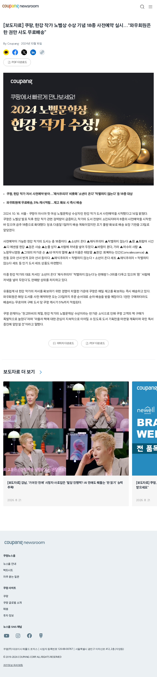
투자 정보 (8, 615)
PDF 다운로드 (19, 62)
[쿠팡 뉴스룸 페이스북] (29, 635)
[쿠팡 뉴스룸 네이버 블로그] (41, 635)
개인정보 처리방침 (13, 665)
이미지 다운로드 (65, 343)
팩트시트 (8, 570)
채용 (5, 609)
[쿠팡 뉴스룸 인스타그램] (18, 635)
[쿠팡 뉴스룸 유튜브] (6, 635)
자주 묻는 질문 (11, 576)
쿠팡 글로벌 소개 (12, 602)
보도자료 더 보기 (19, 372)
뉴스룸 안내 (9, 564)
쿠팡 (5, 596)
